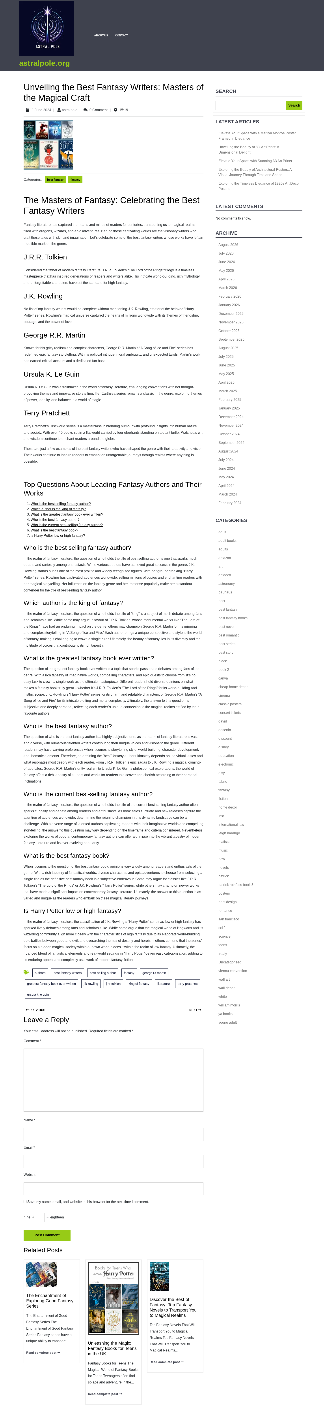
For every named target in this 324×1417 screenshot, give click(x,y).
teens (222, 945)
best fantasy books (233, 618)
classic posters (230, 704)
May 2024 (226, 477)
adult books (227, 540)
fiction (223, 799)
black (222, 661)
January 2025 (229, 408)
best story (225, 652)
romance (225, 910)
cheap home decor (233, 687)
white (222, 996)
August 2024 (228, 451)
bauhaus (225, 592)
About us (101, 35)
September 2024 (231, 443)
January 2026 (229, 305)
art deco (224, 575)
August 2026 (228, 245)
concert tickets (229, 713)
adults (223, 549)
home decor (227, 807)
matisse (224, 842)
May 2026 (226, 270)
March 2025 (227, 391)
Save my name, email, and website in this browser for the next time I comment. (88, 1202)
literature (163, 983)
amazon (224, 558)
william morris (229, 1005)
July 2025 (226, 356)
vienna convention (232, 971)
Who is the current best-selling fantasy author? (67, 525)
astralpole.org (44, 63)
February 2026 (229, 296)
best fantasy (55, 179)
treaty (222, 953)
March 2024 (227, 494)
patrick (223, 876)
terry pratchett (188, 983)
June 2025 (226, 365)
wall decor (226, 988)
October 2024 (229, 434)
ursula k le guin (38, 994)
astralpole (69, 110)
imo (221, 816)
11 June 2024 (40, 110)
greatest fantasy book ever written (51, 983)
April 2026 (226, 279)
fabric (222, 781)
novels (223, 867)
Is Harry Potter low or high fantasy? (58, 535)
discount (225, 738)
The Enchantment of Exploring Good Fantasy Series (49, 1300)
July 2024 (226, 460)
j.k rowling (91, 983)
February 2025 (229, 400)
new (221, 859)
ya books (225, 1014)
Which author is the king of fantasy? (58, 509)
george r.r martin (154, 973)
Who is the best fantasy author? (55, 520)
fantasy (75, 179)
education (226, 756)
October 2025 (229, 331)
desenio (224, 730)
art (220, 566)
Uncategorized (229, 962)
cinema (224, 695)
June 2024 (226, 468)
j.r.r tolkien (113, 983)
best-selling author (103, 973)
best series (226, 644)
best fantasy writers (68, 973)
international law (231, 824)
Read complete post (41, 1352)
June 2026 (226, 262)
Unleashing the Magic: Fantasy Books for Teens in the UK (112, 1348)
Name (29, 1120)
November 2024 (231, 425)
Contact (121, 35)
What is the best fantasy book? (54, 530)
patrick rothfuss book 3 (235, 885)
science (224, 936)
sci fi (221, 928)
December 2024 (231, 417)
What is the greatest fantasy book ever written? (67, 514)
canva (223, 678)
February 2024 (229, 503)
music (223, 850)
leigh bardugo (229, 833)
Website (30, 1175)
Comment (32, 1041)
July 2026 (226, 253)
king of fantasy (138, 983)
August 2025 (228, 348)
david (222, 721)
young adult (227, 1022)
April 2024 (226, 486)
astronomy (226, 584)
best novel (226, 627)
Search (226, 91)
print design (227, 902)
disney (223, 747)
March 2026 (227, 288)
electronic (226, 764)
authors (40, 973)
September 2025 (231, 339)
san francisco (228, 919)
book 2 (223, 670)
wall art (224, 979)
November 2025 (231, 322)
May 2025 (226, 374)
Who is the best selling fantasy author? (61, 504)
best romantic (228, 635)
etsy (221, 773)
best (221, 601)
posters (224, 893)
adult (222, 532)
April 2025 (226, 382)
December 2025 (231, 313)
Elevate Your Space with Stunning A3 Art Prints (255, 161)
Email (29, 1147)
